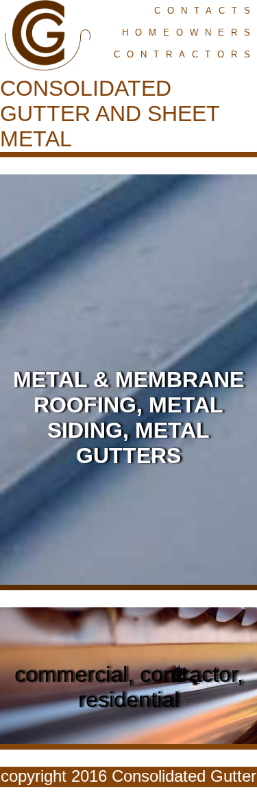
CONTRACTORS (185, 54)
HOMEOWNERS (189, 32)
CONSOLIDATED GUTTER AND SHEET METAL (109, 113)
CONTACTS (205, 10)
